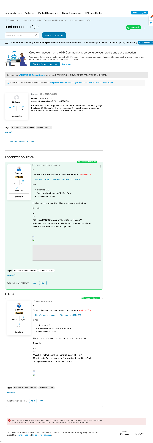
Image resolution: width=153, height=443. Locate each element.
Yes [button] (34, 283)
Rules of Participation (41, 435)
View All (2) (9, 132)
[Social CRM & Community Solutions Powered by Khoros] (125, 434)
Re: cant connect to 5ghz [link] (81, 20)
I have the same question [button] (21, 141)
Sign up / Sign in (139, 13)
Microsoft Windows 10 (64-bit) (23, 127)
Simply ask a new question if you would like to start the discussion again (81, 82)
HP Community (11, 20)
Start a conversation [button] (54, 35)
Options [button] (145, 27)
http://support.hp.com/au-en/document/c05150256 (58, 179)
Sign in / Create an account (45, 64)
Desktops (27, 20)
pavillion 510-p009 (44, 127)
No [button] (42, 283)
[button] (99, 94)
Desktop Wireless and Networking (51, 20)
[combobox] (22, 35)
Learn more (67, 64)
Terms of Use (22, 435)
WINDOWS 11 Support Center (32, 75)
